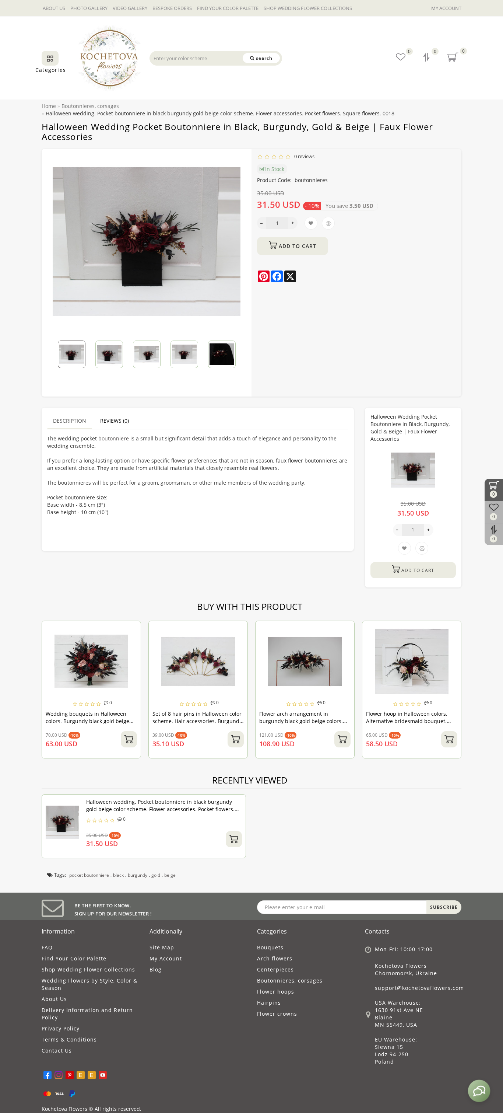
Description (69, 420)
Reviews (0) (114, 420)
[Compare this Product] (137, 642)
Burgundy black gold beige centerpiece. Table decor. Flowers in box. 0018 (415, 721)
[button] (230, 349)
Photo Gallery (89, 8)
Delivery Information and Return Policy (87, 1013)
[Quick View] (137, 655)
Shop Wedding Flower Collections (308, 8)
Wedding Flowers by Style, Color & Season (89, 984)
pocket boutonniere (89, 875)
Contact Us (57, 1050)
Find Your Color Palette (227, 8)
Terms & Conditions (69, 1039)
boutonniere (113, 438)
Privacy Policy (61, 1028)
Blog (156, 969)
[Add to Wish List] (137, 630)
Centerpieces (275, 969)
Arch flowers (274, 958)
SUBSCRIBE (444, 907)
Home (49, 105)
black (118, 875)
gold (155, 875)
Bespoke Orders (172, 8)
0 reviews (303, 156)
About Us (54, 8)
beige (170, 875)
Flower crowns (277, 1013)
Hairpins (269, 1002)
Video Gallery (130, 8)
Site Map (162, 947)
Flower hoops (275, 991)
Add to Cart (296, 246)
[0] (427, 58)
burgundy (137, 875)
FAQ (47, 947)
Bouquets (270, 947)
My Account (446, 8)
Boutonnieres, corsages (290, 980)
